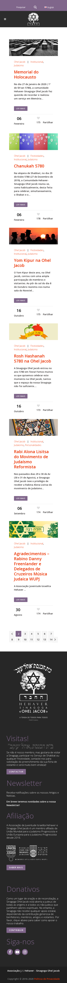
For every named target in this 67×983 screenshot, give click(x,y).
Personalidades (33, 445)
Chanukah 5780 (29, 166)
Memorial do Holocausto (26, 74)
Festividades (37, 155)
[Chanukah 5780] (33, 141)
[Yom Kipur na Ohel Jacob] (33, 236)
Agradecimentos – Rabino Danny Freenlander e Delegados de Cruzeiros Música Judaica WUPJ (31, 566)
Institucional (37, 61)
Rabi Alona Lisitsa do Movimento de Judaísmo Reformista (31, 459)
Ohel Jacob (19, 61)
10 (25, 639)
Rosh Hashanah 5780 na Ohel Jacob (32, 358)
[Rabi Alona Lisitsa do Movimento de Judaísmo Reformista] (33, 427)
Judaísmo (19, 65)
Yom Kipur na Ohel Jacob (32, 262)
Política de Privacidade (47, 978)
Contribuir (16, 930)
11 (31, 639)
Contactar (16, 771)
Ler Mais (20, 108)
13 (44, 639)
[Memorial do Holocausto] (33, 47)
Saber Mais (16, 867)
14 (51, 639)
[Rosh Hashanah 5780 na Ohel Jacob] (33, 331)
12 (38, 639)
